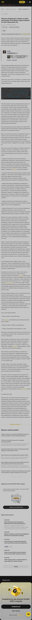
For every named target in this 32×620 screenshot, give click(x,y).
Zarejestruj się (16, 606)
